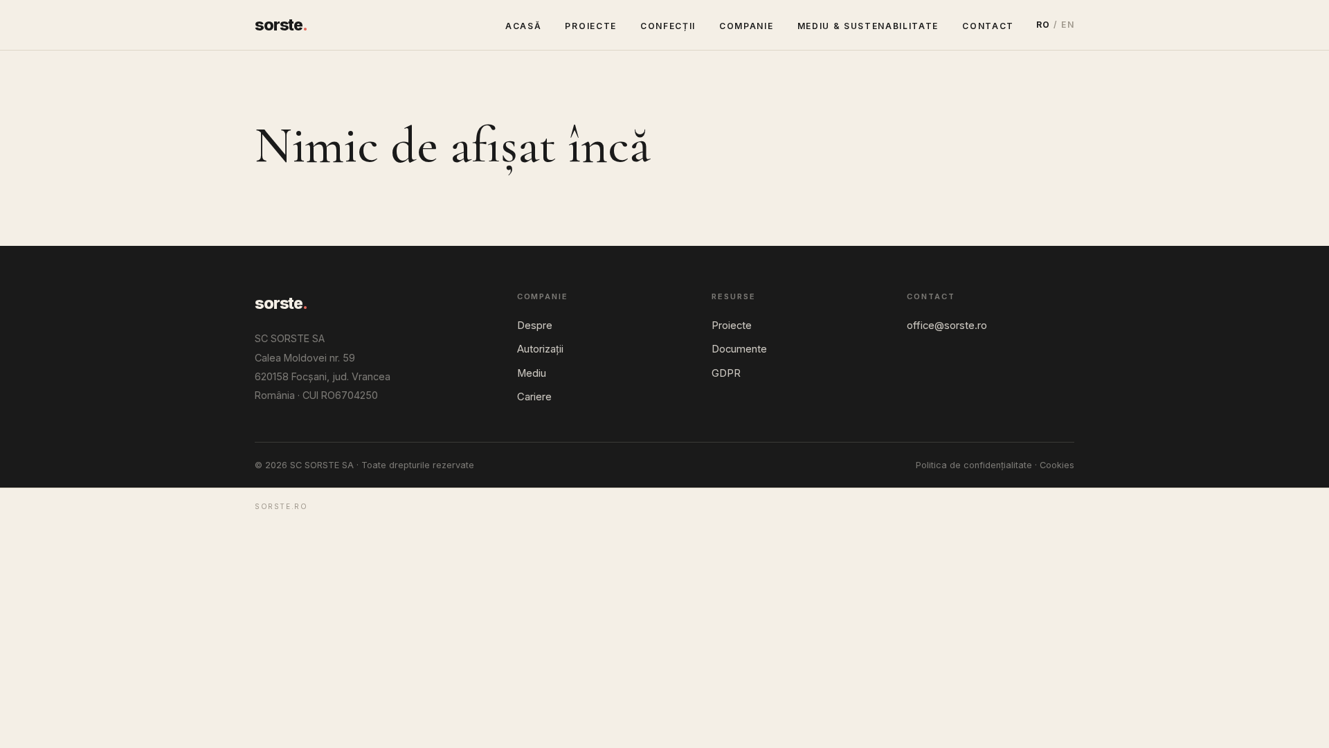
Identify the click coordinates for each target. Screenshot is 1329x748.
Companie (746, 26)
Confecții (668, 26)
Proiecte (590, 26)
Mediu (531, 373)
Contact (988, 26)
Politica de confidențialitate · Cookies (995, 465)
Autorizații (540, 349)
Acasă (523, 26)
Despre (534, 325)
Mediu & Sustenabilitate (868, 26)
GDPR (726, 373)
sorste (281, 25)
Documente (739, 349)
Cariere (534, 397)
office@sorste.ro (947, 325)
